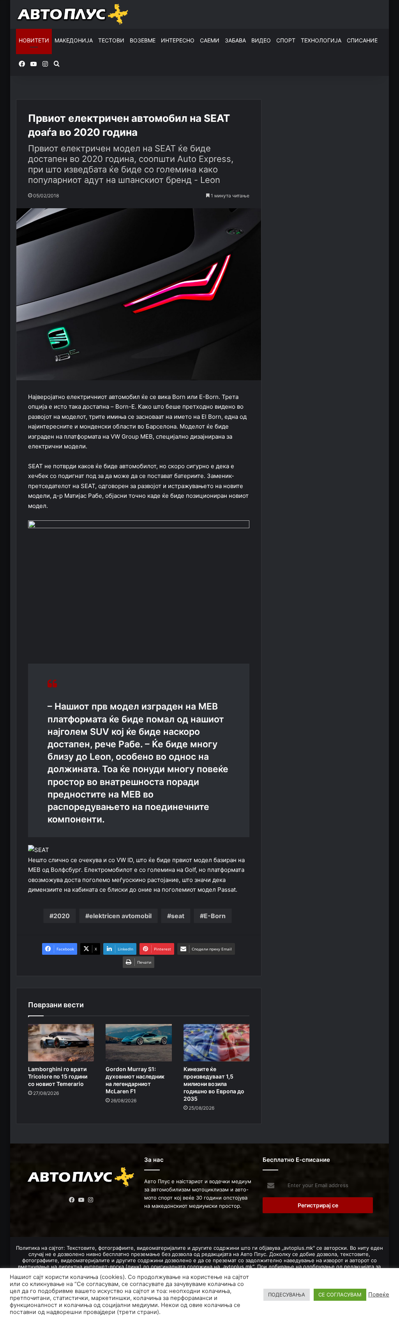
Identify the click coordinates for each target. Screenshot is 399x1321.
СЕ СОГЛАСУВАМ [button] (340, 1294)
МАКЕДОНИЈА (74, 40)
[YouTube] (81, 1200)
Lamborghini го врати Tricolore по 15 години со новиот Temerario (57, 1076)
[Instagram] (90, 1200)
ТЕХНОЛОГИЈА (321, 40)
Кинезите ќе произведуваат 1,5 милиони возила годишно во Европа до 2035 (214, 1084)
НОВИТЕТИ (34, 40)
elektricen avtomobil (120, 916)
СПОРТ (285, 40)
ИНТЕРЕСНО (177, 40)
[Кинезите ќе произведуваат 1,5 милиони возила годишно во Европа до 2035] (217, 1042)
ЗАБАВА (235, 40)
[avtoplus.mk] (73, 14)
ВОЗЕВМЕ (142, 40)
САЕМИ (209, 40)
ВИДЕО (261, 40)
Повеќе (378, 1294)
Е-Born (215, 916)
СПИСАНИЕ (362, 40)
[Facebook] (71, 1200)
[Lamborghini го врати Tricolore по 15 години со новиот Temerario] (61, 1042)
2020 (61, 916)
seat (177, 916)
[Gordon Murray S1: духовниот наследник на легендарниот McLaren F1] (139, 1042)
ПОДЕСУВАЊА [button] (286, 1294)
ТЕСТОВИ (111, 40)
